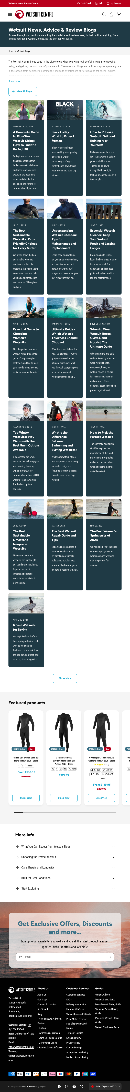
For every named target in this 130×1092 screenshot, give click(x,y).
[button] (10, 14)
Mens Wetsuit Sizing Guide (108, 1004)
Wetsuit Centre (21, 1086)
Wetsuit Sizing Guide (105, 999)
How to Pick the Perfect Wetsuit (101, 435)
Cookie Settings (74, 1047)
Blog (39, 1014)
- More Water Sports (47, 1042)
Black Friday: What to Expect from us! (63, 136)
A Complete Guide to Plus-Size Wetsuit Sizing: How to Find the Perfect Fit (26, 140)
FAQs (69, 999)
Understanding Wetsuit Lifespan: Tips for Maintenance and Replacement (64, 239)
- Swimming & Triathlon (48, 1033)
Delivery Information (76, 1004)
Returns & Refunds (75, 1009)
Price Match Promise (76, 1019)
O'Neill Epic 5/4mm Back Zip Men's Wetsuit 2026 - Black (26, 759)
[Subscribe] (110, 957)
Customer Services (75, 994)
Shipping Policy (73, 1038)
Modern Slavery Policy (77, 1057)
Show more (14, 81)
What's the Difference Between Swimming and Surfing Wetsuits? (64, 441)
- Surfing (41, 1028)
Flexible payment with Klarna (76, 1026)
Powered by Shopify (37, 1086)
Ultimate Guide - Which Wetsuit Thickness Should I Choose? (65, 335)
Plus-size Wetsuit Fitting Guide (106, 1020)
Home (11, 51)
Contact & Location (46, 1004)
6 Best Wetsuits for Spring (24, 627)
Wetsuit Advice (102, 994)
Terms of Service (74, 1033)
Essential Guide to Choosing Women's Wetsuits (26, 335)
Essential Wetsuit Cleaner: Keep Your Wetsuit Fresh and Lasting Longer (102, 239)
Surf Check (86, 3)
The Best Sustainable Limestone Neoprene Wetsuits (21, 539)
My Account (116, 3)
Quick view (26, 798)
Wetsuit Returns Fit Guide (78, 1014)
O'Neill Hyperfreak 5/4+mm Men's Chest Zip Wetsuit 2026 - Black (63, 760)
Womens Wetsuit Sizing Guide (106, 1011)
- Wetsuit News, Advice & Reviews (49, 1021)
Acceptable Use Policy (77, 1052)
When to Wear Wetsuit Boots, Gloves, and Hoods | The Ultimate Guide (101, 337)
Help (101, 3)
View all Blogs (24, 91)
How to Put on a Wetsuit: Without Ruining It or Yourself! (102, 138)
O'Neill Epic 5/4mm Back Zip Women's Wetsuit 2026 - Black (101, 759)
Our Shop (42, 999)
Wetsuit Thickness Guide (107, 1027)
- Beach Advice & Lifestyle (49, 1047)
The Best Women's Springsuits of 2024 (103, 535)
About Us (41, 994)
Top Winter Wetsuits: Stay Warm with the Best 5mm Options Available (26, 441)
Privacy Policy (73, 1042)
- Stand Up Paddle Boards (49, 1038)
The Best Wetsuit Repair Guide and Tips (64, 535)
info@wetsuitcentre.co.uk (21, 1047)
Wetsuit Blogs (23, 51)
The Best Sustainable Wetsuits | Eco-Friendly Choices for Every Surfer (25, 239)
